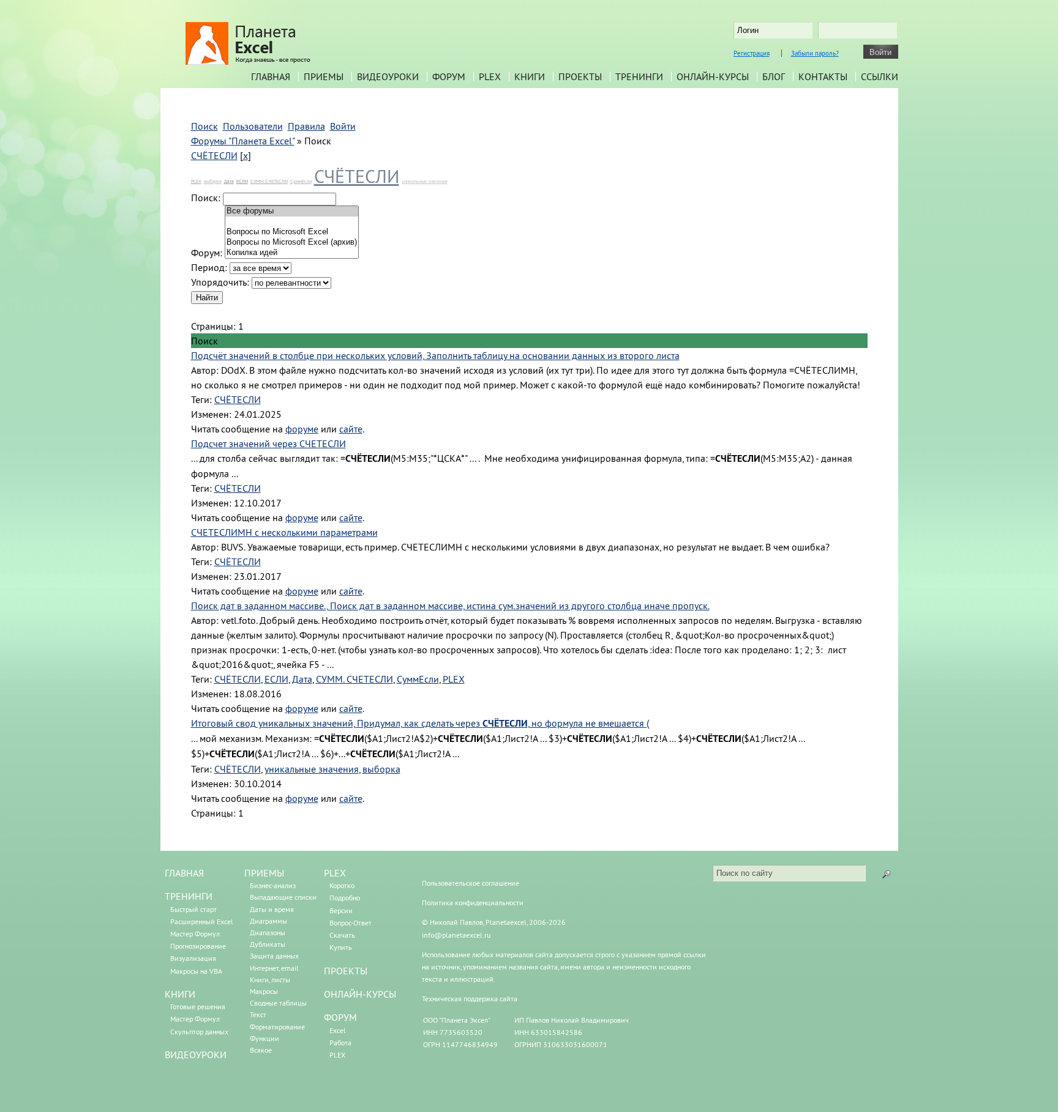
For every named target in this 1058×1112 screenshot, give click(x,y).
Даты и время (272, 909)
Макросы (264, 991)
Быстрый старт (193, 909)
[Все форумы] (291, 211)
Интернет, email (274, 968)
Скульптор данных (199, 1031)
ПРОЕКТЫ (345, 971)
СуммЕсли (301, 181)
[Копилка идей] (291, 253)
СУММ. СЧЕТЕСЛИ (269, 181)
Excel (337, 1030)
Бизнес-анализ (273, 885)
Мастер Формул (195, 933)
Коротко (342, 885)
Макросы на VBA (196, 971)
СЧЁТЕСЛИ (214, 155)
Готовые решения (197, 1006)
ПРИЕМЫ (264, 873)
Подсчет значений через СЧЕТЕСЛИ (268, 443)
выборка (213, 181)
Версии (341, 910)
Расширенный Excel (201, 921)
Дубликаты (267, 944)
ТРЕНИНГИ (188, 896)
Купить (340, 947)
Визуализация (193, 958)
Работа (340, 1042)
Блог (773, 76)
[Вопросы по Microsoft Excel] (291, 232)
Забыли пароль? (815, 53)
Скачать (342, 935)
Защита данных (274, 955)
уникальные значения (425, 181)
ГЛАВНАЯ (184, 873)
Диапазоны (267, 932)
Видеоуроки (388, 76)
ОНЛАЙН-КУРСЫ (360, 994)
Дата (229, 181)
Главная (270, 76)
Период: (209, 267)
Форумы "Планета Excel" (243, 141)
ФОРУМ (340, 1017)
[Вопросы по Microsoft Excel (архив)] (291, 242)
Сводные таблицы (278, 1002)
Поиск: (205, 197)
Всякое (261, 1050)
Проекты (580, 76)
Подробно (344, 897)
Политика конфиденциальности (472, 902)
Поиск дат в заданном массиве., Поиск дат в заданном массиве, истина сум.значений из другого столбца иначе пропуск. (450, 605)
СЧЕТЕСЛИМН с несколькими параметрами (284, 532)
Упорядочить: (220, 282)
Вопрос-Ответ (350, 922)
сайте (350, 429)
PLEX (490, 76)
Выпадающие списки (283, 897)
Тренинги (639, 76)
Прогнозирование (198, 946)
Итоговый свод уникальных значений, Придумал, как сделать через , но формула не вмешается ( (420, 723)
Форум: (206, 252)
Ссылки (879, 76)
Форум (448, 76)
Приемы (323, 76)
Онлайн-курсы (713, 76)
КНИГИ (180, 994)
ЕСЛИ (242, 181)
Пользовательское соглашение (470, 883)
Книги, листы (270, 979)
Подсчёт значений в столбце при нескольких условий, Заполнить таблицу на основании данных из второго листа (435, 355)
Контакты (822, 76)
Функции (264, 1038)
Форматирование (277, 1026)
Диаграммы (268, 920)
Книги (529, 76)
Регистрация (751, 53)
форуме (301, 429)
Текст (258, 1014)
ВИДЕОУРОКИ (196, 1054)
